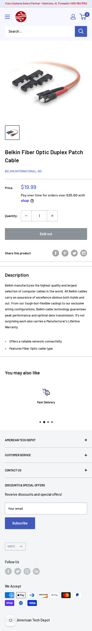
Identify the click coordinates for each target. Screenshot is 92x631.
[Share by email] (83, 253)
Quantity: (11, 216)
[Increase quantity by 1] (52, 216)
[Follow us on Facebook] (8, 571)
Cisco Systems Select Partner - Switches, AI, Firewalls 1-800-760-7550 (46, 3)
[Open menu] (7, 17)
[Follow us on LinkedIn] (36, 571)
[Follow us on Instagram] (27, 571)
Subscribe (20, 523)
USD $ (11, 546)
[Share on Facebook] (55, 253)
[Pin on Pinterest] (65, 253)
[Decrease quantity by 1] (26, 216)
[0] (83, 17)
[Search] (81, 31)
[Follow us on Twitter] (17, 571)
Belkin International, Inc (23, 171)
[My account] (73, 16)
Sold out (46, 234)
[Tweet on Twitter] (74, 253)
